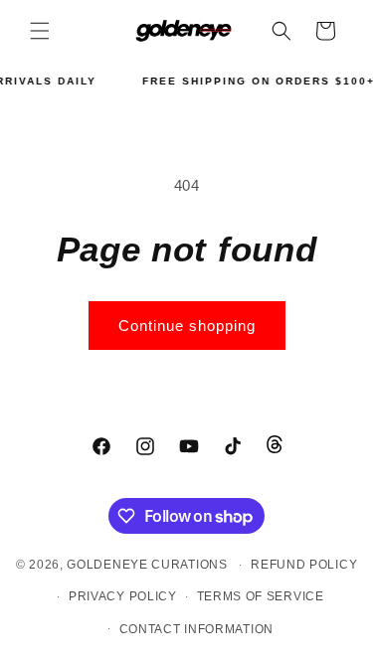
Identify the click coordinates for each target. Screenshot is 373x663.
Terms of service (260, 596)
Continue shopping (187, 325)
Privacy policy (123, 596)
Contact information (196, 629)
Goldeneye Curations (147, 565)
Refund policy (304, 565)
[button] (40, 31)
